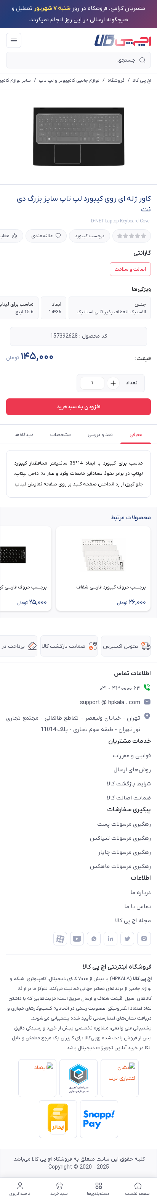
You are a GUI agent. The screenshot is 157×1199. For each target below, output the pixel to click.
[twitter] (127, 938)
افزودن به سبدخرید (78, 407)
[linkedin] (110, 938)
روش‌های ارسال (132, 770)
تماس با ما (137, 906)
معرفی (136, 434)
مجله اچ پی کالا (133, 921)
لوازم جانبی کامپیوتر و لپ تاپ (69, 80)
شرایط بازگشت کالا (129, 784)
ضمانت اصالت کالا (129, 798)
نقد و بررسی (100, 434)
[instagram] (144, 938)
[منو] (13, 40)
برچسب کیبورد (89, 236)
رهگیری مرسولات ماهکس (120, 866)
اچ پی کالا (142, 80)
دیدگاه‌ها (24, 434)
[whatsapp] (94, 938)
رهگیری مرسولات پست (124, 824)
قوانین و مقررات (132, 756)
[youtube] (77, 938)
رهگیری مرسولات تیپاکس (120, 838)
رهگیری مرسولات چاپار (124, 852)
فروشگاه (116, 80)
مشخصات (60, 434)
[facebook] (60, 938)
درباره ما (140, 892)
